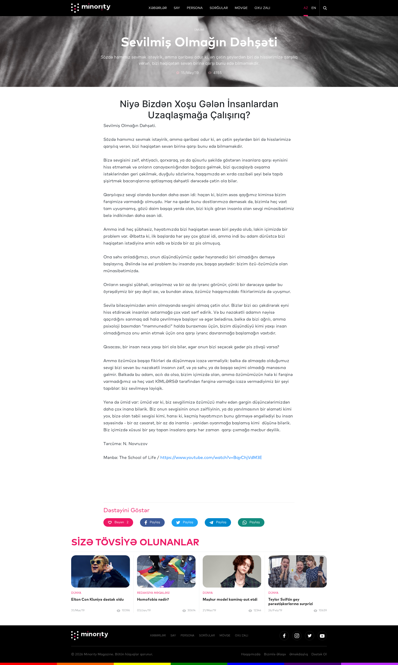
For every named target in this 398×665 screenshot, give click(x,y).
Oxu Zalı (262, 8)
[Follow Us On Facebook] (284, 635)
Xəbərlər (158, 8)
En (313, 8)
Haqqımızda (250, 654)
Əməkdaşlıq (298, 654)
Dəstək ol (319, 654)
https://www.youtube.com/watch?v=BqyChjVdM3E (211, 458)
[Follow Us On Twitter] (309, 635)
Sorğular (219, 8)
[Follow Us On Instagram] (296, 635)
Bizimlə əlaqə (275, 654)
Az (306, 8)
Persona (195, 8)
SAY (177, 8)
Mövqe (241, 8)
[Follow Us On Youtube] (322, 635)
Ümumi (199, 29)
